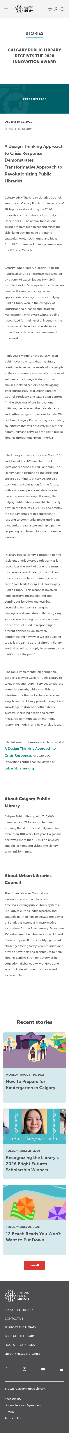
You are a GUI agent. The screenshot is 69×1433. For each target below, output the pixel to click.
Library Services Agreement (23, 1405)
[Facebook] (7, 1369)
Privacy (9, 1411)
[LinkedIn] (62, 1369)
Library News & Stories (22, 1353)
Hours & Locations (20, 1345)
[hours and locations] (50, 9)
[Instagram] (25, 1369)
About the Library (19, 1309)
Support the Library (20, 1327)
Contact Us (14, 1318)
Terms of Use (13, 1418)
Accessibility (13, 1399)
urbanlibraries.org (19, 768)
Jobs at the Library (20, 1336)
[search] (62, 9)
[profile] (56, 9)
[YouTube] (44, 1369)
